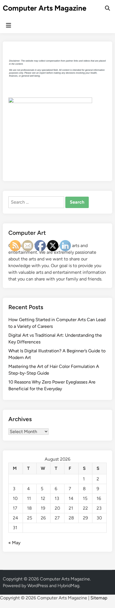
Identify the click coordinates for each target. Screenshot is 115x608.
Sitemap (98, 597)
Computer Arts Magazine (44, 8)
